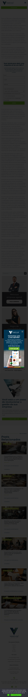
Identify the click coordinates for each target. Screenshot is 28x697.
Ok (8, 694)
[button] (22, 331)
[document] (14, 348)
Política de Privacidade (16, 694)
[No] (26, 692)
